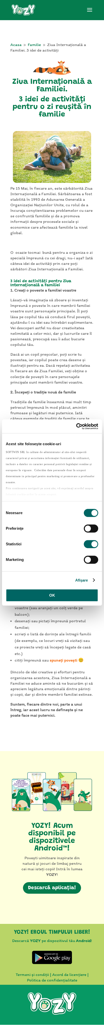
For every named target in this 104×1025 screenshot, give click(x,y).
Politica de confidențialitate (52, 979)
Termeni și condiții (32, 974)
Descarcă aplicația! (52, 887)
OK (52, 595)
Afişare (81, 580)
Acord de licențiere (69, 974)
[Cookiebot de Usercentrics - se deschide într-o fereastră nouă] (76, 426)
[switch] (91, 528)
